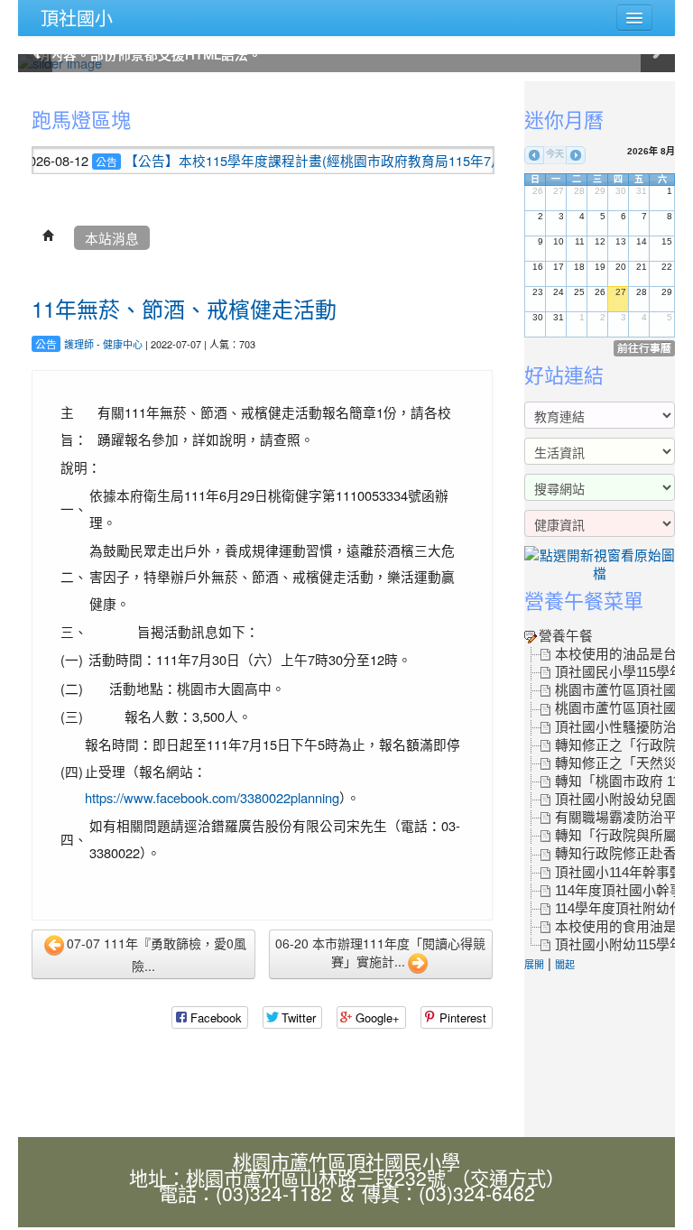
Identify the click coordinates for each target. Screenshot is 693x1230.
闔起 (565, 964)
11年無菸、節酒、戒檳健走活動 (184, 308)
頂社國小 (77, 18)
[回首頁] (49, 238)
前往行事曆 (644, 348)
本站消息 (112, 237)
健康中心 (123, 344)
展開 (534, 964)
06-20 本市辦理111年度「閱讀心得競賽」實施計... (380, 952)
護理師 (79, 344)
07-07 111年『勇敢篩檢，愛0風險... (156, 954)
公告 (82, 161)
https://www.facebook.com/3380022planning (212, 797)
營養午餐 (566, 636)
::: (22, 92)
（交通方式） (508, 1177)
